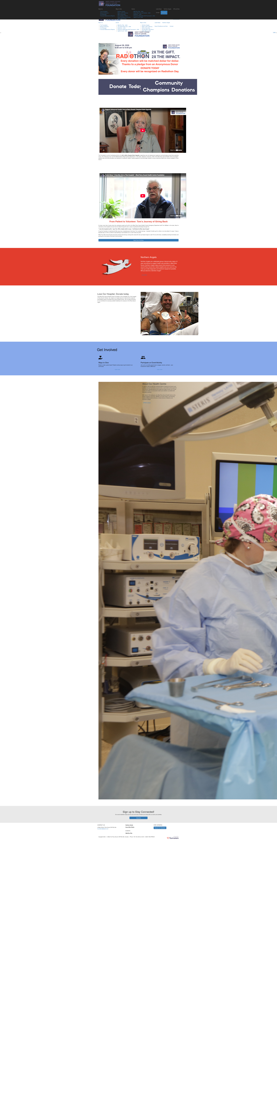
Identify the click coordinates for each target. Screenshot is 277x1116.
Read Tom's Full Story (138, 240)
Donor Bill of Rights (130, 827)
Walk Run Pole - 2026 (138, 11)
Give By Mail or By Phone (148, 29)
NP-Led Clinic (176, 9)
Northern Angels (121, 11)
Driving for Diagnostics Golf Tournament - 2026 (144, 16)
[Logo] (109, 3)
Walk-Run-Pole (129, 833)
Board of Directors (104, 13)
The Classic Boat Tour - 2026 (124, 26)
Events (133, 9)
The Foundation (104, 11)
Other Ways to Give (122, 18)
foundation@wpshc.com (102, 828)
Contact (158, 12)
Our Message (103, 14)
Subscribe (138, 818)
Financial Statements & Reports (107, 16)
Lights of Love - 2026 (122, 31)
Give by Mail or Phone (123, 16)
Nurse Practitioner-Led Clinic (124, 17)
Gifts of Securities (122, 14)
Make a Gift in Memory (123, 13)
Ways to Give (119, 9)
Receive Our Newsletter (160, 828)
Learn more (117, 369)
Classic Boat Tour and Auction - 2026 (141, 13)
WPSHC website (147, 402)
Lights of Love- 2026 (138, 17)
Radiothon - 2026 (137, 14)
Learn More (144, 275)
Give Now (164, 12)
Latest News (159, 9)
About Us (100, 9)
